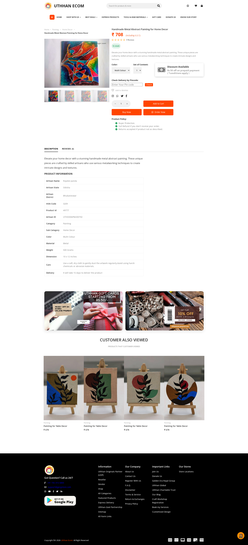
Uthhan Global (159, 485)
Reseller (102, 479)
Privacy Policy (131, 503)
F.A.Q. (128, 485)
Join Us (155, 471)
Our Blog (156, 494)
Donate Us (157, 476)
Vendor (101, 484)
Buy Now (126, 112)
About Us (129, 471)
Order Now (159, 112)
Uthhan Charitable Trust (164, 490)
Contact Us (130, 476)
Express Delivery (106, 502)
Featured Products (107, 498)
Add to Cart (158, 103)
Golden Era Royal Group (163, 480)
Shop (100, 488)
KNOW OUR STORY (188, 17)
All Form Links (105, 516)
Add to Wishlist (121, 90)
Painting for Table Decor (55, 426)
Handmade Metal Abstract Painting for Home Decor (66, 33)
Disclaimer (130, 490)
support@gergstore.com (59, 487)
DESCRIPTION (51, 148)
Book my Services (160, 507)
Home (46, 29)
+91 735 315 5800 (55, 482)
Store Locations (186, 471)
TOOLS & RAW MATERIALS (135, 17)
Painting (55, 29)
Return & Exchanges (135, 499)
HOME (59, 17)
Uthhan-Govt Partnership (110, 507)
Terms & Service (133, 494)
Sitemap (102, 511)
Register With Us (133, 480)
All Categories (104, 493)
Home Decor (67, 29)
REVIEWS (68, 148)
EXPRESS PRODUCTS (110, 17)
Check (149, 84)
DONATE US (171, 17)
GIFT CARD (156, 17)
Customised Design (161, 511)
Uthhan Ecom (67, 540)
